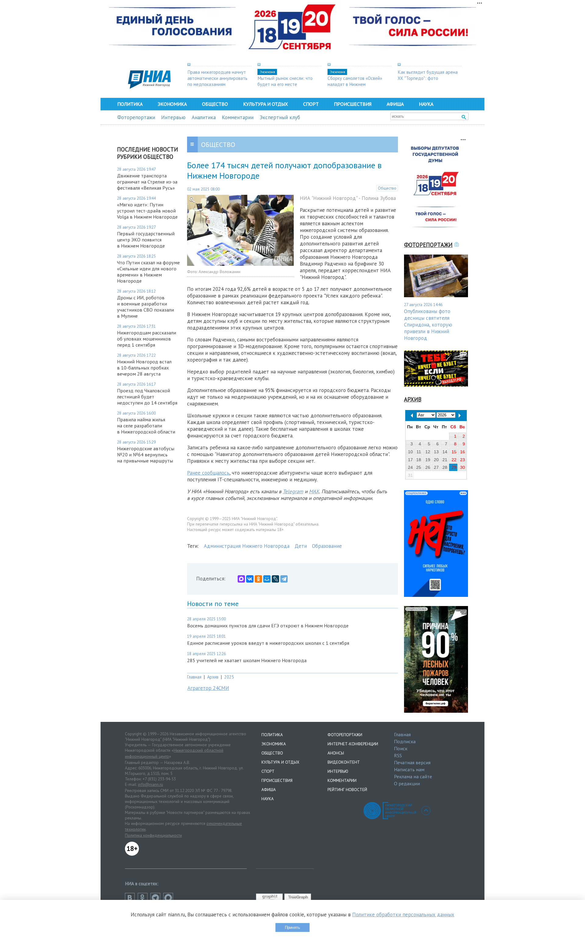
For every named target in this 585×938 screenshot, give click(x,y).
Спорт (311, 104)
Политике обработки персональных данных (403, 914)
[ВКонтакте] (250, 579)
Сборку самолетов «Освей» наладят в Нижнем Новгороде (355, 84)
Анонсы (336, 753)
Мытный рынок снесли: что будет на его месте (285, 81)
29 (454, 467)
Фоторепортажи (136, 117)
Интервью (173, 117)
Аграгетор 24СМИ (208, 688)
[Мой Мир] (267, 579)
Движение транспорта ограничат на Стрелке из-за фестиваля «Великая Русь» (147, 182)
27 (436, 467)
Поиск (400, 748)
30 (462, 467)
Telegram (293, 491)
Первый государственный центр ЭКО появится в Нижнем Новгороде (146, 239)
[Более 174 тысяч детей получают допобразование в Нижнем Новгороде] (240, 264)
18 (418, 459)
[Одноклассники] (258, 579)
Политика (130, 104)
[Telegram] (284, 579)
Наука (426, 104)
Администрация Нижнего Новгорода (246, 546)
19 (427, 459)
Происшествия (352, 104)
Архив (212, 677)
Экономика (172, 104)
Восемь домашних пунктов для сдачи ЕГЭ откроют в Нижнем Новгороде (268, 625)
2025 (229, 677)
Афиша (395, 104)
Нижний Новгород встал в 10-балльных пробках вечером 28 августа (144, 367)
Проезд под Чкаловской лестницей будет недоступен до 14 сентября (147, 396)
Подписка (405, 741)
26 (427, 467)
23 (462, 459)
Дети (301, 546)
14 (444, 451)
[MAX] (241, 579)
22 (454, 459)
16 (462, 451)
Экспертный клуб (280, 117)
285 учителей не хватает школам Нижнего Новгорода (247, 660)
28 (444, 467)
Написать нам (409, 769)
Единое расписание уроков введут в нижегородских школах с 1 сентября (268, 643)
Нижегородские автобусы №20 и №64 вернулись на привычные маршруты (145, 454)
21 (444, 459)
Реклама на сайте (413, 776)
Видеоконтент (344, 762)
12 (427, 451)
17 (410, 459)
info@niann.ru (150, 784)
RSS (398, 755)
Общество (215, 104)
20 (436, 459)
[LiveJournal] (275, 579)
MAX (314, 491)
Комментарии (238, 117)
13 (436, 451)
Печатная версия (412, 762)
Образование (327, 546)
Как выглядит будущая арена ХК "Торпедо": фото (428, 75)
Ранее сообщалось (208, 472)
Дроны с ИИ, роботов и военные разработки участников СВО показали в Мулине (145, 306)
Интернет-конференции (353, 744)
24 (410, 467)
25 (418, 467)
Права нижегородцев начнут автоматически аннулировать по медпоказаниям (217, 78)
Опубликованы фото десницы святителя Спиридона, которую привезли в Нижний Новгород (428, 324)
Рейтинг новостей (347, 789)
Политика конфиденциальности (153, 835)
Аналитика (204, 117)
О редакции (407, 783)
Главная (194, 677)
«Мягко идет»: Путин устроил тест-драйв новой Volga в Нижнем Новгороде (147, 211)
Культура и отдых (265, 104)
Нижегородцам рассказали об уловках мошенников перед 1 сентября (146, 339)
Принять (292, 927)
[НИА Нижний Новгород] (149, 87)
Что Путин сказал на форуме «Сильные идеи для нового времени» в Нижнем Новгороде (148, 271)
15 (454, 451)
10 (410, 451)
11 (419, 451)
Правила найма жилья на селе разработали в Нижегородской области (146, 425)
